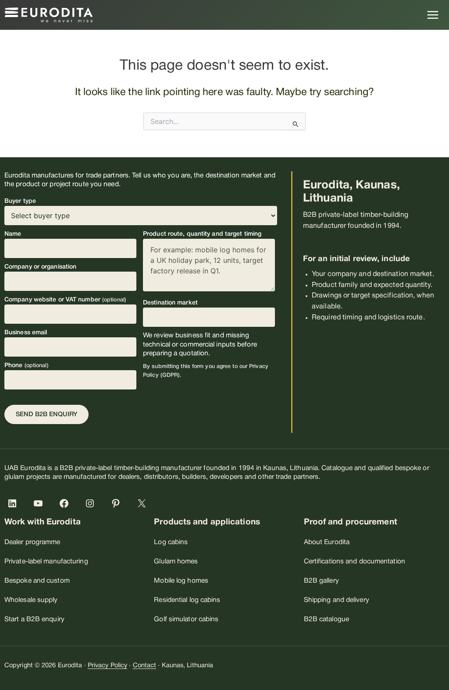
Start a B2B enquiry (34, 619)
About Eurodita (326, 542)
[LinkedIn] (14, 503)
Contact (145, 666)
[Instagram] (91, 503)
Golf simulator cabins (186, 619)
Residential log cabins (187, 600)
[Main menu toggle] (433, 14)
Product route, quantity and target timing (202, 234)
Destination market (170, 303)
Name (12, 234)
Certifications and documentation (354, 562)
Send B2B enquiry (46, 415)
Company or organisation (40, 267)
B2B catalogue (326, 619)
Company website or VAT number (65, 300)
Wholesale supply (31, 600)
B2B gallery (321, 581)
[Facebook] (65, 503)
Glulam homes (176, 562)
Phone (26, 365)
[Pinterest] (117, 503)
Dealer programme (32, 542)
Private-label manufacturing (46, 562)
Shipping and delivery (336, 600)
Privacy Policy (107, 666)
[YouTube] (40, 503)
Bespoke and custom (37, 581)
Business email (25, 333)
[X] (143, 503)
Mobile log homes (181, 581)
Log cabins (171, 542)
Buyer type (20, 201)
